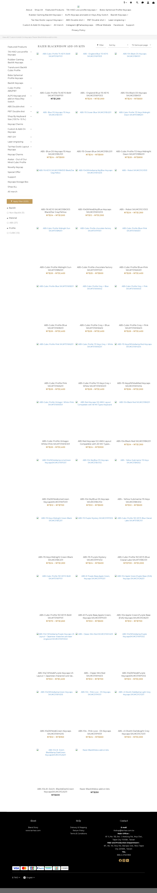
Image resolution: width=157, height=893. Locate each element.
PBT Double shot (95, 20)
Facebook (119, 25)
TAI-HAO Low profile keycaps (81, 10)
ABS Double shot (74, 20)
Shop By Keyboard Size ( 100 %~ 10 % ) (17, 117)
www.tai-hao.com (33, 830)
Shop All (39, 10)
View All (5, 37)
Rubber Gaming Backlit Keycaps (45, 15)
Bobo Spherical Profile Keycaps (115, 10)
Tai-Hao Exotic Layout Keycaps (46, 20)
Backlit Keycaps (118, 15)
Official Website (103, 25)
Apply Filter (20, 201)
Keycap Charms (15, 124)
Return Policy (78, 830)
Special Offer (14, 172)
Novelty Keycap (15, 167)
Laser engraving (116, 20)
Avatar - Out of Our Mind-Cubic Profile (17, 161)
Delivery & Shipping (78, 827)
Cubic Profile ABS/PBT (14, 89)
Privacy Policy (78, 30)
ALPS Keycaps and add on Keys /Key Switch (86, 15)
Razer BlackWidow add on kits (45, 37)
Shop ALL (12, 187)
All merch (59, 25)
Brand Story (33, 827)
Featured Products (54, 10)
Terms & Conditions (78, 833)
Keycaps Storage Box (18, 182)
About (29, 10)
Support (130, 25)
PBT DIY (12, 137)
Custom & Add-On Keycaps (36, 25)
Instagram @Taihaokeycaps (79, 25)
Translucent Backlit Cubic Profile (17, 69)
